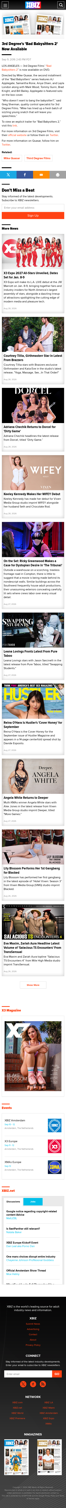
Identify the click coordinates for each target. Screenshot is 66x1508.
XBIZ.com (17, 1402)
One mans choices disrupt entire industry (30, 1256)
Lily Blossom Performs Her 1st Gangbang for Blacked (32, 870)
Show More (33, 985)
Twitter (54, 135)
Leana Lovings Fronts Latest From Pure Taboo (30, 653)
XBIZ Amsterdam (15, 1120)
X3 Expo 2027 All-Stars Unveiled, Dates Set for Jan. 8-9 (31, 275)
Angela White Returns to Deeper (26, 797)
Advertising (33, 1329)
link (14, 125)
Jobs (33, 1201)
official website (17, 135)
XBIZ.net (8, 1191)
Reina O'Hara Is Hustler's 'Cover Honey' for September (33, 724)
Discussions (13, 1201)
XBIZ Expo (48, 1418)
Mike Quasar (12, 158)
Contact (33, 1334)
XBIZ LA (48, 1402)
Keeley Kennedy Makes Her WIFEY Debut (32, 494)
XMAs (48, 1423)
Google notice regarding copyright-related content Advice (31, 1213)
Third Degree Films (38, 158)
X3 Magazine (11, 1010)
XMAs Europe (13, 1162)
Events (7, 1108)
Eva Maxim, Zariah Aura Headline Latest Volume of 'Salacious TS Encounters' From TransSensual (32, 947)
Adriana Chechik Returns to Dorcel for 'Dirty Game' (30, 429)
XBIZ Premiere (17, 1418)
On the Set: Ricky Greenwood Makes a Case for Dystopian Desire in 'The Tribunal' (33, 563)
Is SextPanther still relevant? (23, 1228)
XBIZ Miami (49, 1407)
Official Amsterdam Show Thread (26, 1270)
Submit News (33, 1324)
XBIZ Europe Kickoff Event (22, 1242)
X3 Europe (11, 1141)
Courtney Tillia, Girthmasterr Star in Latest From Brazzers (33, 357)
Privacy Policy (33, 1345)
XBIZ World (17, 1413)
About (33, 1339)
